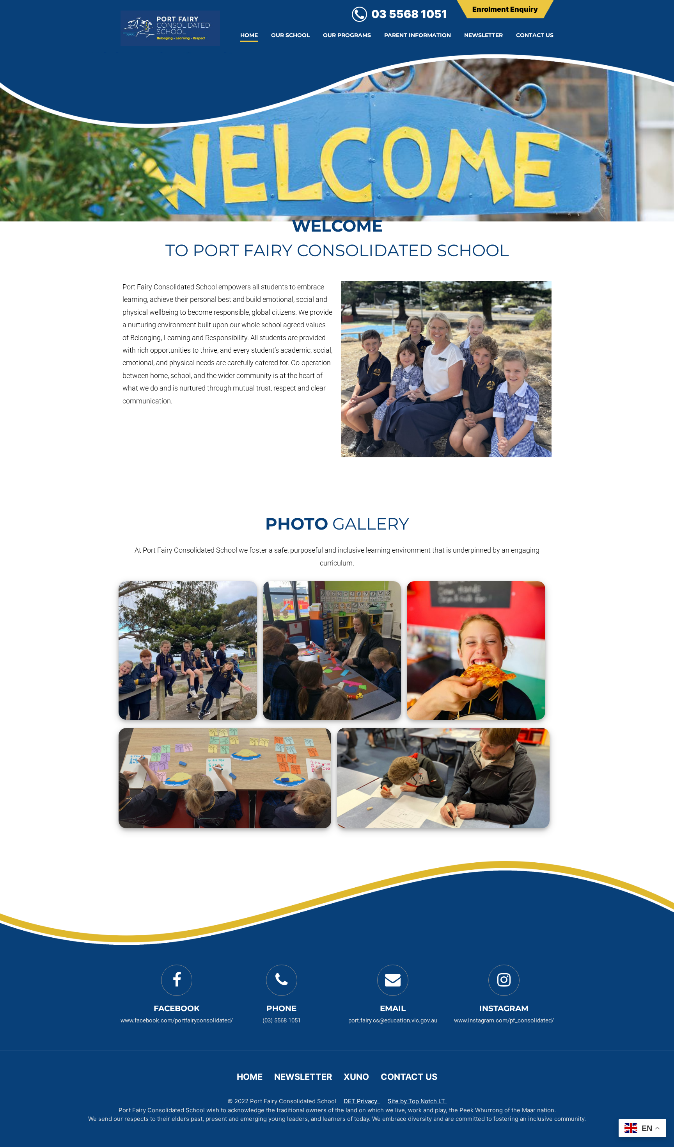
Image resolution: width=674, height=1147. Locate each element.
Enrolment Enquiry (505, 9)
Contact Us (534, 35)
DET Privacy (362, 1101)
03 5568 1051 (409, 14)
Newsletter (483, 35)
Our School (290, 35)
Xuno (356, 1077)
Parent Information (417, 35)
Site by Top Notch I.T (417, 1101)
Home (249, 35)
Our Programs (347, 35)
